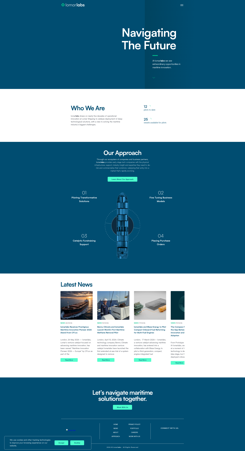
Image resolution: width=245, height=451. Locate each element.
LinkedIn (170, 433)
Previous (177, 285)
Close (88, 439)
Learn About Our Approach (122, 179)
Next (183, 285)
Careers (134, 432)
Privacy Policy (134, 424)
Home (116, 424)
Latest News (76, 284)
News (116, 428)
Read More (69, 360)
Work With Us (122, 407)
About (115, 432)
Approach (116, 436)
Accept (61, 443)
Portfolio (134, 428)
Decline (77, 443)
